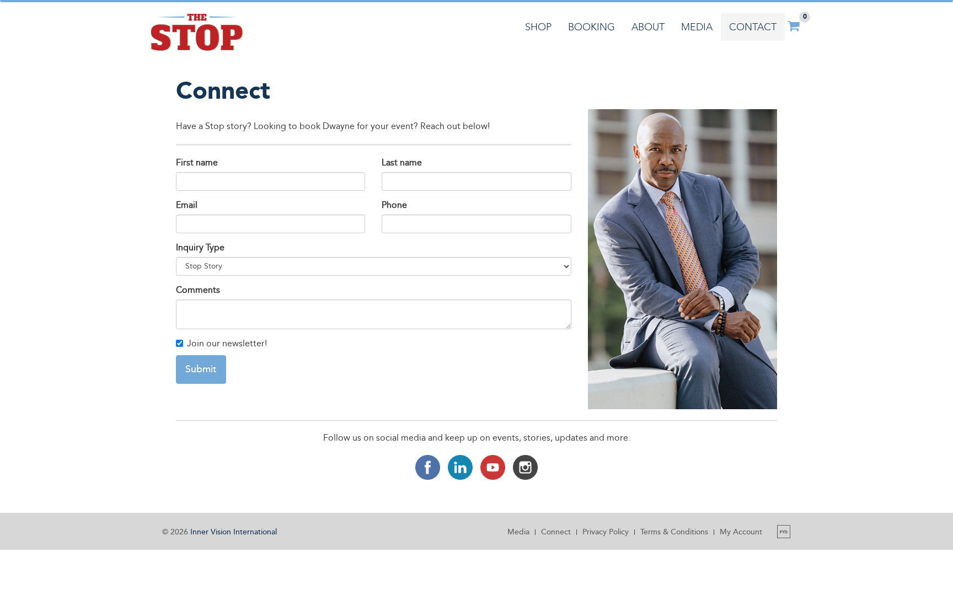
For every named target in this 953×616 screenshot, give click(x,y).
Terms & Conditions (674, 532)
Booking (591, 27)
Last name (402, 162)
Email (186, 205)
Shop (538, 27)
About (648, 27)
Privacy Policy (605, 532)
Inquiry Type (200, 247)
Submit (201, 369)
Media (697, 27)
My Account (741, 532)
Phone (394, 205)
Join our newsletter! (227, 343)
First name (197, 162)
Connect (556, 532)
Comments (198, 290)
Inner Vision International (233, 532)
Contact (753, 27)
